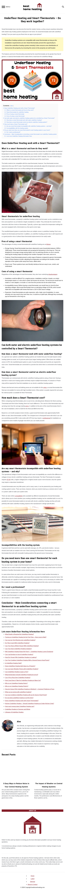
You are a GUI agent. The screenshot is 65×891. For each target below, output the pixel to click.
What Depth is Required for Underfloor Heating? (19, 634)
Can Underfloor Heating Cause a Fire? (16, 672)
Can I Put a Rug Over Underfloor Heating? (17, 677)
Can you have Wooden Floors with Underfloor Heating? (21, 669)
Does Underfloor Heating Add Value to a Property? (20, 666)
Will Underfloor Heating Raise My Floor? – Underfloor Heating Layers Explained (29, 651)
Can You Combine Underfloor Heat (15, 660)
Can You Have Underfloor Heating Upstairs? (18, 648)
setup (45, 387)
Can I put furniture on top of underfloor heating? (19, 654)
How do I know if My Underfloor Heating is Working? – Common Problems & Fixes (29, 689)
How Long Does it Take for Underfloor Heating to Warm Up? (23, 680)
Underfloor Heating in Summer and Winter (17, 709)
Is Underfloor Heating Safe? (13, 663)
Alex (19, 721)
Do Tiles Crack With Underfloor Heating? (17, 643)
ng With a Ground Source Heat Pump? (37, 660)
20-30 (8, 479)
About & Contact (32, 884)
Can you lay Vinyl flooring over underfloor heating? (20, 640)
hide (12, 105)
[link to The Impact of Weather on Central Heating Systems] (48, 769)
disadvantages (52, 274)
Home (32, 876)
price (27, 406)
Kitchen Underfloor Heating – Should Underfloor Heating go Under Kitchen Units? (29, 703)
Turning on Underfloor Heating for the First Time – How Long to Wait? (25, 637)
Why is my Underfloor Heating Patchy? (16, 686)
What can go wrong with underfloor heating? (18, 692)
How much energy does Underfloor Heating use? (19, 706)
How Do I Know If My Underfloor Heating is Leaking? (21, 657)
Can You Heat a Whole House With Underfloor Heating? (22, 646)
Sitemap (32, 881)
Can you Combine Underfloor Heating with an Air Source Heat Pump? (26, 695)
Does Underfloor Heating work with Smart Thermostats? (22, 700)
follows (48, 244)
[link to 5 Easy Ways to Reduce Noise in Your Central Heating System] (16, 769)
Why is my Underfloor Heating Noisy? (16, 683)
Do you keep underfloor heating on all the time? (19, 697)
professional (47, 418)
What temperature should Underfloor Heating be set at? (21, 674)
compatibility (19, 496)
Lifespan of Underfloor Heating (14, 712)
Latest (32, 878)
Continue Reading (16, 801)
